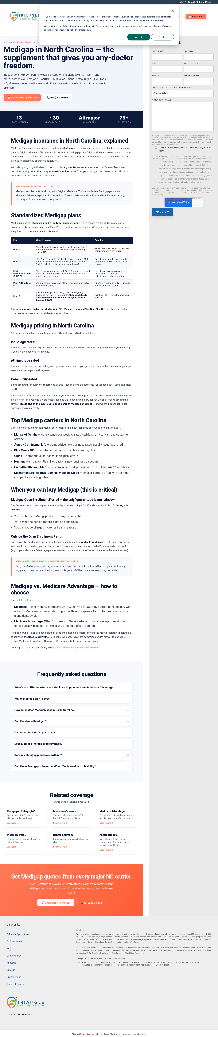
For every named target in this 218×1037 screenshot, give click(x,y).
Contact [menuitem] (11, 970)
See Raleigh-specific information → (81, 647)
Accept (138, 37)
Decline (162, 37)
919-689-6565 (188, 2)
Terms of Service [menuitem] (15, 984)
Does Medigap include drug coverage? (38, 743)
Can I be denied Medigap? (30, 721)
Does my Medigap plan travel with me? (38, 755)
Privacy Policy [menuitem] (14, 977)
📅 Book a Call (195, 16)
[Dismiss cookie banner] (173, 11)
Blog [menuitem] (9, 948)
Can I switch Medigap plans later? (35, 732)
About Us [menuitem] (11, 962)
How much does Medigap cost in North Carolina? (44, 709)
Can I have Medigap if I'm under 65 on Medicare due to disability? (55, 766)
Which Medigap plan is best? (32, 698)
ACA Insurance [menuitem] (14, 941)
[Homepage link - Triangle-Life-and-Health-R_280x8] (25, 1007)
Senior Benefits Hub (89, 1034)
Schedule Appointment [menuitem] (18, 934)
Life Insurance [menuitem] (14, 955)
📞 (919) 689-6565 (57, 97)
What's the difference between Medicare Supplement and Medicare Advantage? (64, 687)
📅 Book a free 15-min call (22, 97)
